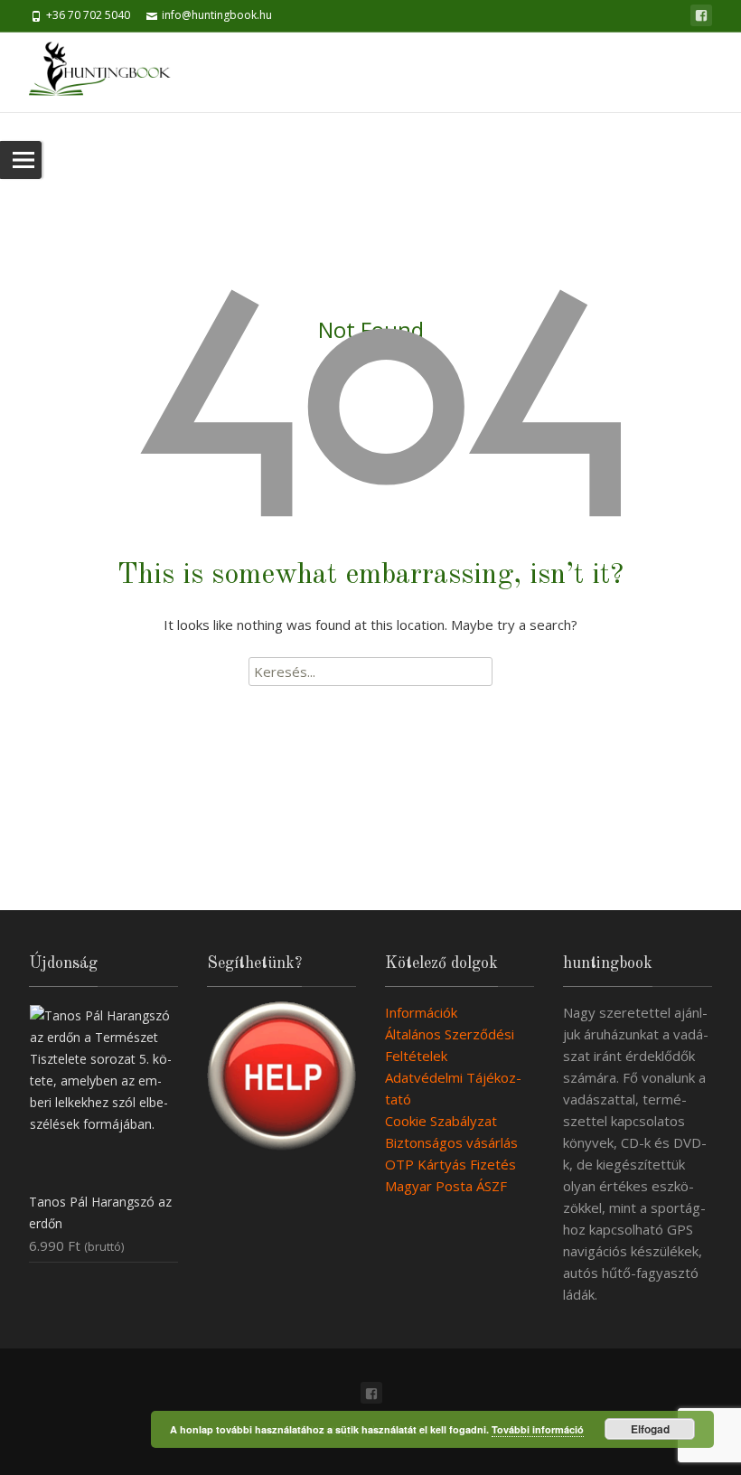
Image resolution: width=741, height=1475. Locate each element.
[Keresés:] (370, 671)
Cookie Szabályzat (441, 1121)
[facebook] (701, 15)
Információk (421, 1012)
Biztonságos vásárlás (451, 1142)
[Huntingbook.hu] (109, 72)
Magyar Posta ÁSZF (446, 1186)
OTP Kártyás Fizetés (450, 1164)
